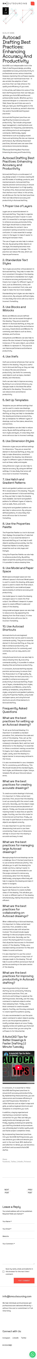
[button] (32, 1354)
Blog (4, 33)
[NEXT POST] (26, 1191)
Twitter (23, 1338)
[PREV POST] (10, 1191)
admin (12, 33)
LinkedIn (16, 1338)
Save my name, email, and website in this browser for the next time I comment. (19, 1271)
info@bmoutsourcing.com (17, 1296)
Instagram (6, 1338)
